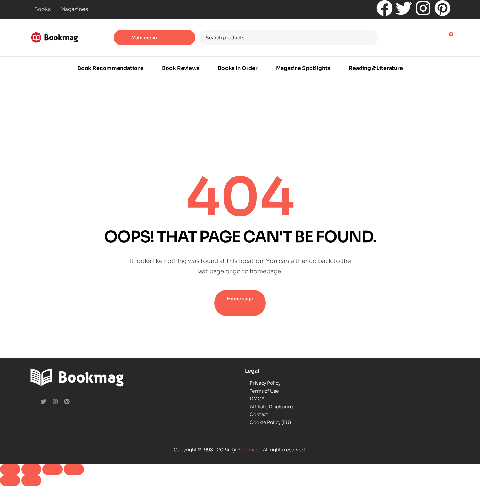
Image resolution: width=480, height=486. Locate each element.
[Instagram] (423, 8)
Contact (259, 414)
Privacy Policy (265, 383)
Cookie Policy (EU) (270, 422)
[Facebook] (384, 8)
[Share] (52, 469)
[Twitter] (404, 8)
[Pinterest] (442, 8)
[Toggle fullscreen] (31, 469)
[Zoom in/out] (10, 469)
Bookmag (248, 450)
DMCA (257, 399)
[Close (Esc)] (74, 469)
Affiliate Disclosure (271, 407)
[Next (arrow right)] (31, 480)
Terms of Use (264, 391)
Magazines (74, 9)
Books (42, 9)
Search (369, 37)
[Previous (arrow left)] (10, 480)
